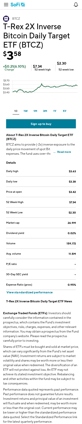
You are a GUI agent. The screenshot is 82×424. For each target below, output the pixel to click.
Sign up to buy (41, 124)
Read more (64, 151)
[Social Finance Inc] (18, 4)
